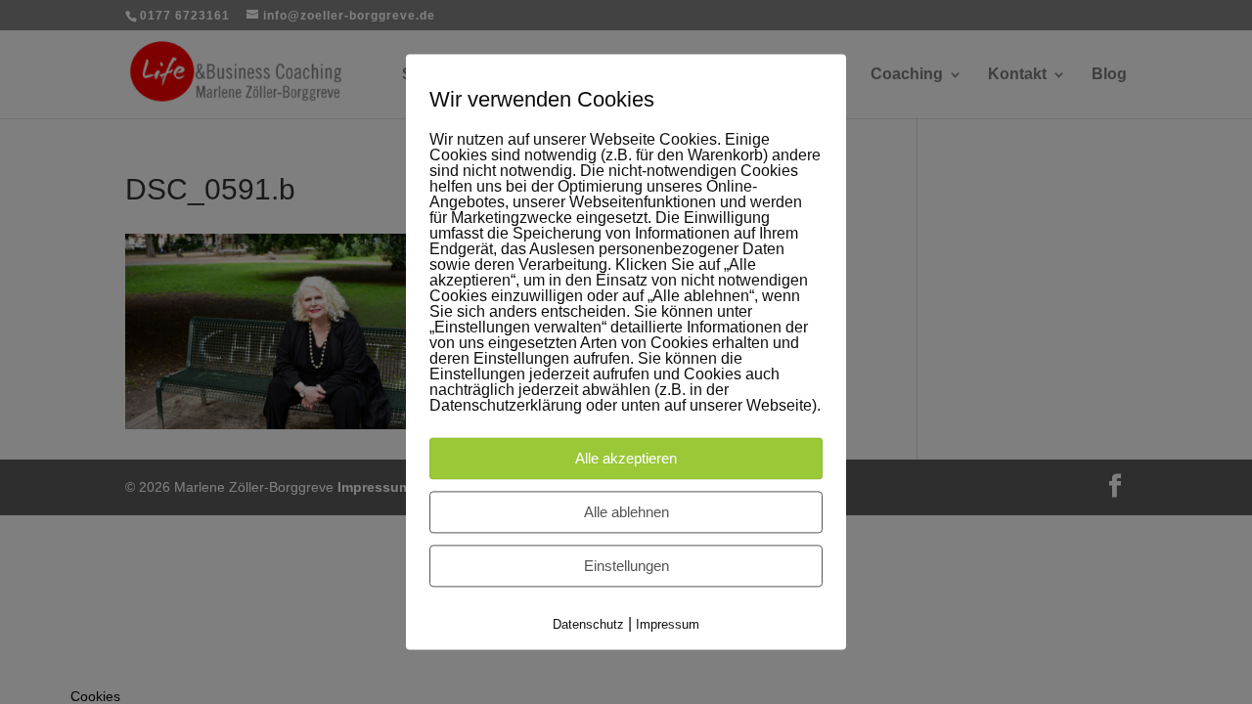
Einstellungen (626, 565)
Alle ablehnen (626, 512)
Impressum (667, 624)
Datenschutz (588, 624)
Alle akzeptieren (626, 458)
